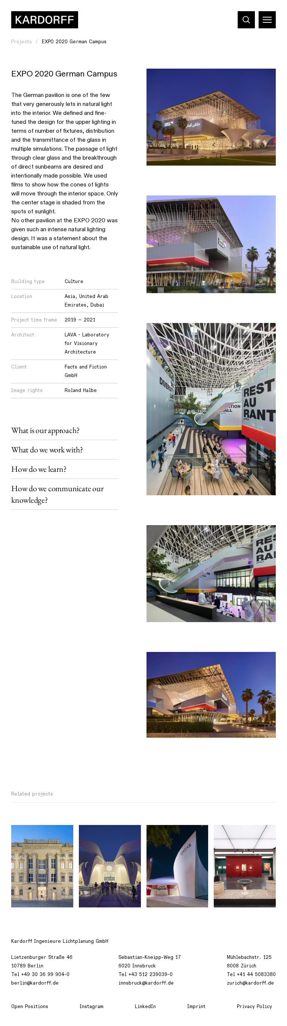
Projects (21, 41)
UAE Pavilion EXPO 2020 (106, 839)
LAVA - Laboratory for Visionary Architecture (87, 343)
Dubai (97, 305)
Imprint (196, 1006)
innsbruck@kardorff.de (146, 983)
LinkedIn (145, 1006)
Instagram (92, 1006)
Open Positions (29, 1006)
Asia (70, 296)
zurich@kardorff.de (250, 983)
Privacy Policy (254, 1006)
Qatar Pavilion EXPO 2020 (176, 839)
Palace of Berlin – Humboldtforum (39, 839)
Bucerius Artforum (241, 834)
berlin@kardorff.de (35, 983)
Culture (74, 281)
